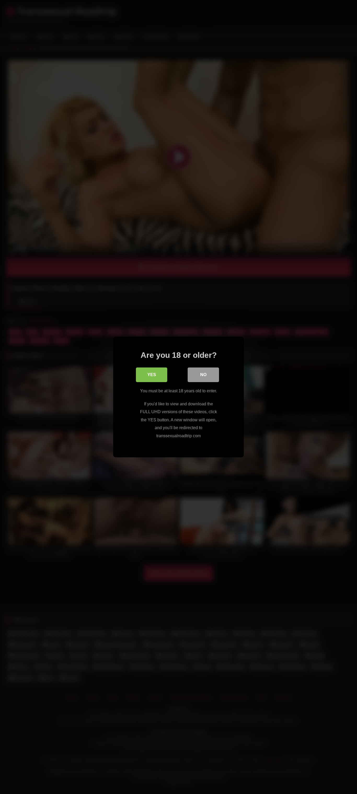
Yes (151, 374)
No (203, 374)
